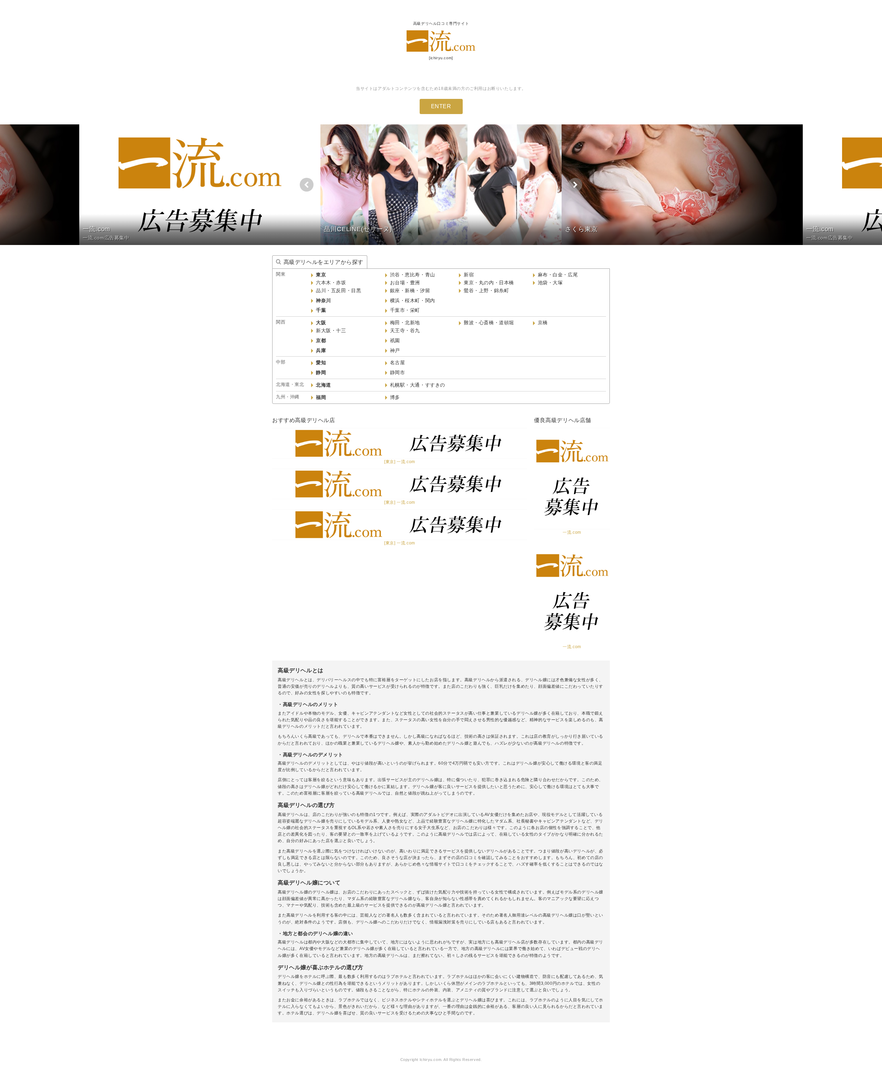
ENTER (441, 106)
